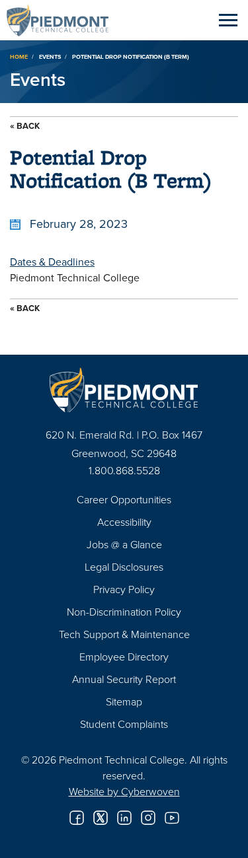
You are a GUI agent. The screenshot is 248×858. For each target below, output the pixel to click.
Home (19, 56)
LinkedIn (124, 817)
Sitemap (124, 701)
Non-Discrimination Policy (124, 611)
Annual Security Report (124, 679)
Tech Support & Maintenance (124, 634)
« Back (25, 126)
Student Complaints (124, 724)
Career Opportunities (124, 499)
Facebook (76, 817)
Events (50, 56)
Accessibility (124, 522)
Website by (124, 791)
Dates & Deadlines (52, 261)
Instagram (148, 817)
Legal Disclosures (124, 566)
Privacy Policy (124, 589)
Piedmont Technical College (63, 20)
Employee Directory (124, 656)
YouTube (172, 817)
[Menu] (228, 20)
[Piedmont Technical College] (124, 390)
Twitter (100, 817)
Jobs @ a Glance (124, 544)
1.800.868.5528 (124, 470)
